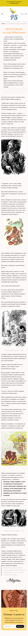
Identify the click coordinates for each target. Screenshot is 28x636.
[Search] (22, 14)
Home (3, 23)
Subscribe (20, 626)
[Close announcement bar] (26, 3)
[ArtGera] (14, 580)
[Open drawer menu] (2, 14)
